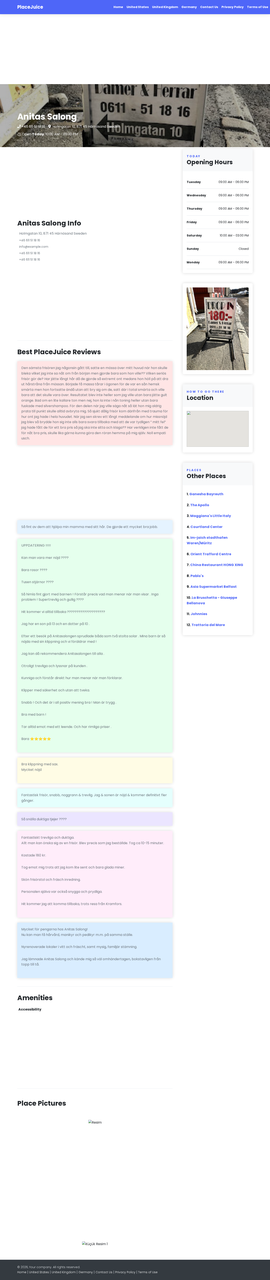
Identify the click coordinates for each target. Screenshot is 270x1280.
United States (138, 7)
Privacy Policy (232, 7)
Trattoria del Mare (208, 624)
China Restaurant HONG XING (216, 564)
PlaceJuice (30, 7)
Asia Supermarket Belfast (213, 586)
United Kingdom (165, 7)
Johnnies (199, 613)
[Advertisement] (126, 49)
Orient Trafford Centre (210, 554)
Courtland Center (206, 526)
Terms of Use (257, 7)
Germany (189, 7)
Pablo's (197, 575)
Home (118, 7)
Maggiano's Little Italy (210, 515)
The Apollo (199, 505)
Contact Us (209, 7)
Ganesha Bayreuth (206, 494)
